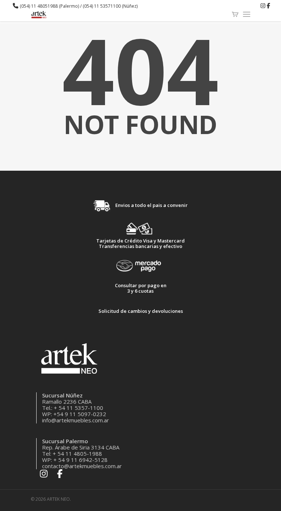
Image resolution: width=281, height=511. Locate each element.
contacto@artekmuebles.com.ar (82, 466)
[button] (275, 15)
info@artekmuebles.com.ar (75, 420)
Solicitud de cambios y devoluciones (140, 311)
